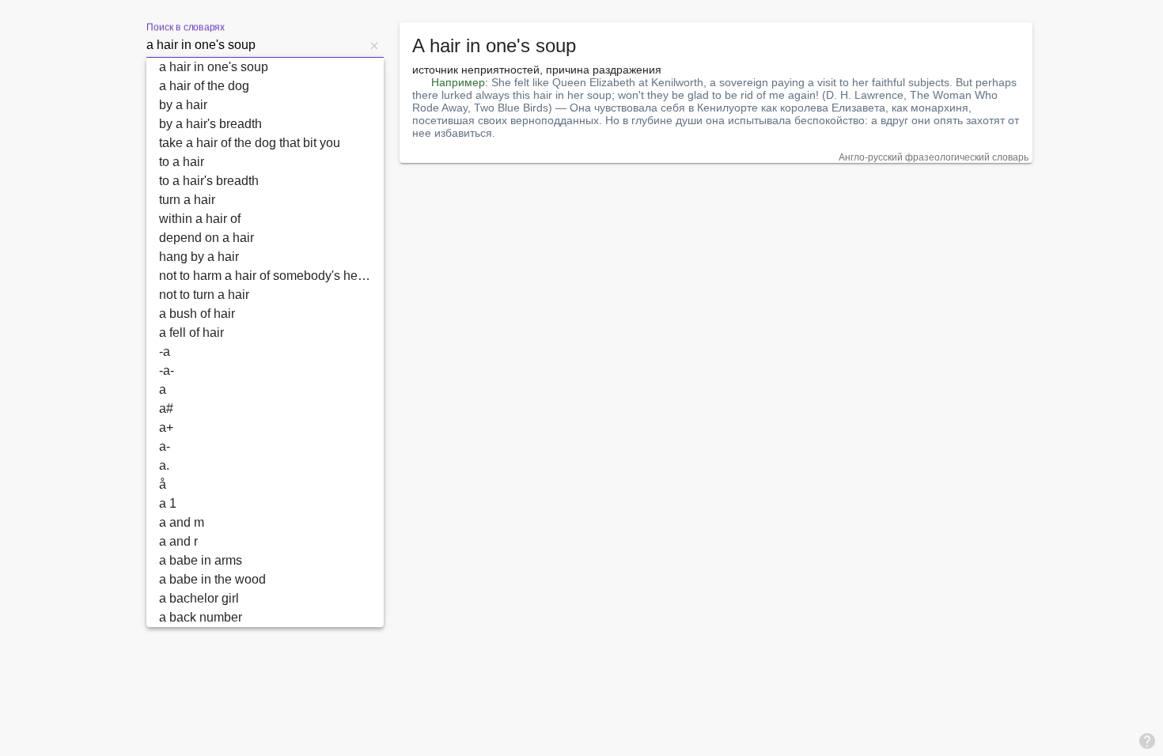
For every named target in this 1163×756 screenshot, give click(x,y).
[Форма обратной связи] (1147, 740)
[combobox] (255, 45)
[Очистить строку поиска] (374, 45)
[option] (265, 67)
